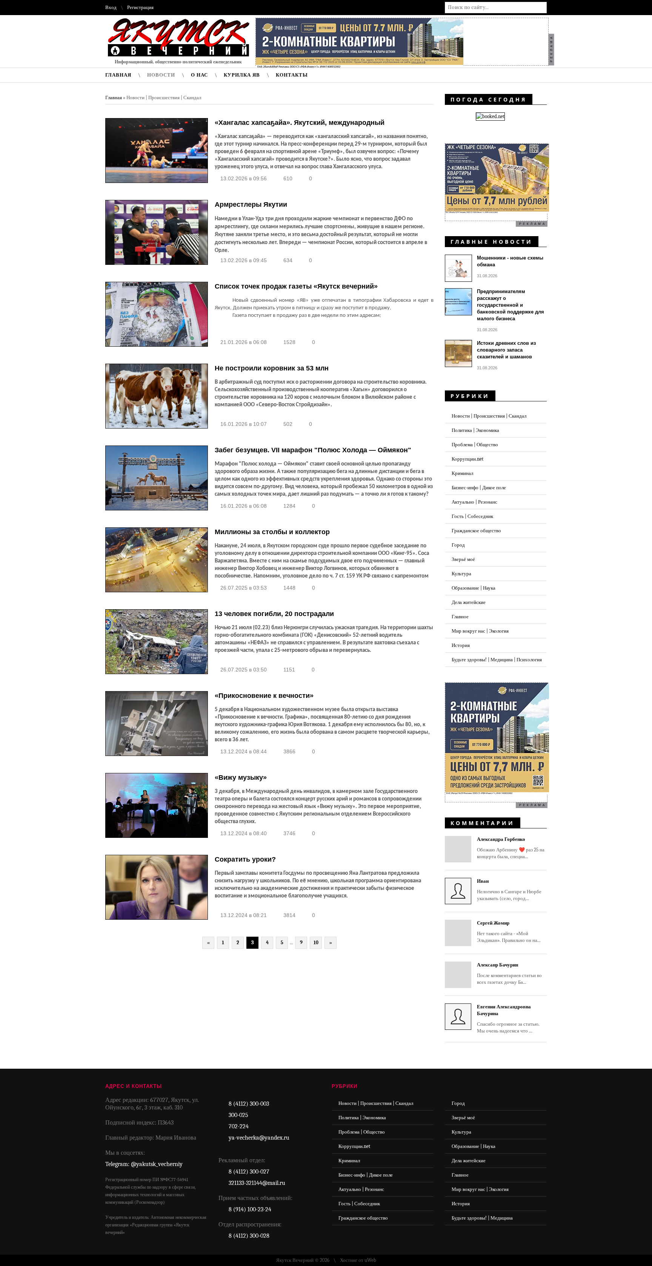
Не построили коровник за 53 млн (272, 368)
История (461, 645)
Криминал (462, 473)
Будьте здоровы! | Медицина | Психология (497, 659)
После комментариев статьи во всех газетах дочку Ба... (509, 973)
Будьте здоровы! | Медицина (482, 1218)
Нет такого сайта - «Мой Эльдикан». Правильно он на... (509, 931)
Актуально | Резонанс (474, 502)
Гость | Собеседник (472, 516)
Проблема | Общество (475, 444)
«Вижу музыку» (241, 777)
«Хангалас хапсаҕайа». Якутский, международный (299, 122)
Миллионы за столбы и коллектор (272, 532)
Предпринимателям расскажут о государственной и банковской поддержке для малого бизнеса (510, 305)
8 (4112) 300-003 (249, 1103)
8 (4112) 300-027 (249, 1171)
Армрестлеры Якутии (251, 204)
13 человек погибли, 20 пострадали (274, 614)
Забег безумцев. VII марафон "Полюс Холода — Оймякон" (313, 450)
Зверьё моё (463, 559)
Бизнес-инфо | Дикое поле (479, 487)
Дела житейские (469, 602)
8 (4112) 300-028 (249, 1235)
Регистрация (140, 7)
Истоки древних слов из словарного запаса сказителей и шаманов (506, 350)
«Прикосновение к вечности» (264, 695)
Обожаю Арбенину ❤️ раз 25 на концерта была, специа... (510, 847)
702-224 (239, 1126)
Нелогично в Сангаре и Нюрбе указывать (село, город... (509, 889)
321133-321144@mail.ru (257, 1183)
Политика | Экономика (475, 430)
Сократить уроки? (245, 859)
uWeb (370, 1260)
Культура (461, 573)
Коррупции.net (467, 459)
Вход (111, 7)
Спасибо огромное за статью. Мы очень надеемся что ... (508, 1019)
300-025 (238, 1115)
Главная (113, 97)
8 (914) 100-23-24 (250, 1209)
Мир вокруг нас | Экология (480, 631)
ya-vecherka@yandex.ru (259, 1137)
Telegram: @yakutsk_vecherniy (144, 1164)
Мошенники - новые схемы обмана (510, 261)
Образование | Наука (473, 588)
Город (458, 545)
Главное (460, 616)
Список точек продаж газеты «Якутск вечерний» (296, 286)
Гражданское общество (476, 530)
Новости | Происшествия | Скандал (489, 416)
